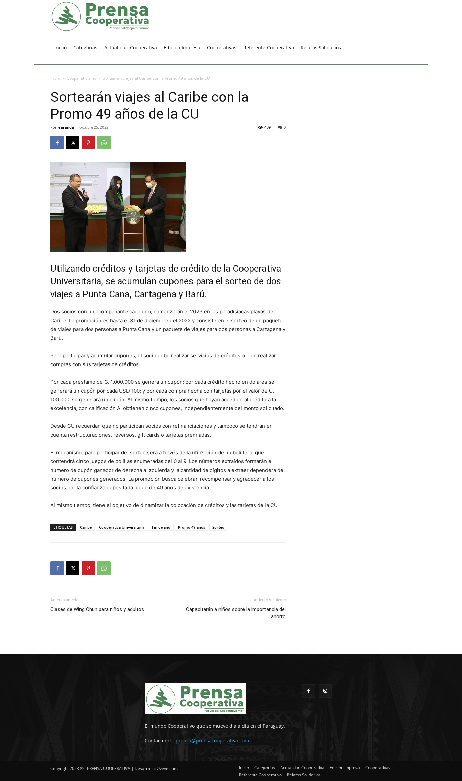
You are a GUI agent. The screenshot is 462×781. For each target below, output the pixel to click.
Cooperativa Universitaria (121, 527)
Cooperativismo (81, 78)
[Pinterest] (88, 142)
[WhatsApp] (104, 142)
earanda (66, 127)
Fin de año (161, 527)
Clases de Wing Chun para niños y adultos (97, 609)
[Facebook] (57, 142)
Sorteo (218, 527)
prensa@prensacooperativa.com (212, 740)
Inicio (55, 78)
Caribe (86, 527)
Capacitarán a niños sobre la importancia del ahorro (236, 613)
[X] (72, 142)
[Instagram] (325, 691)
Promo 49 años (191, 527)
